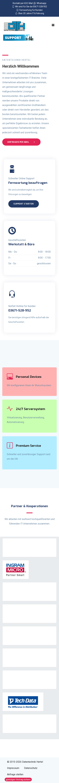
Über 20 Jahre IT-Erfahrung (30, 13)
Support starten (23, 204)
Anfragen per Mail (18, 142)
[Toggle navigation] (53, 25)
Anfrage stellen (15, 774)
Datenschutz (30, 768)
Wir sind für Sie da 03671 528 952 (30, 6)
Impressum (13, 768)
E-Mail (30, 3)
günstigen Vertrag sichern (18, 779)
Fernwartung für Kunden (30, 10)
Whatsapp (41, 3)
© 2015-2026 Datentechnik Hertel (25, 761)
